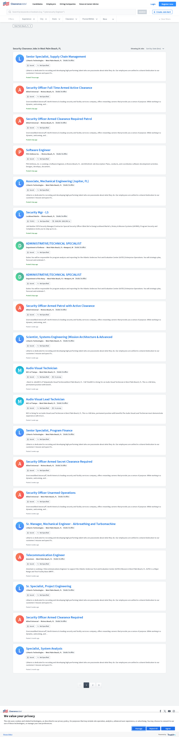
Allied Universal (32, 91)
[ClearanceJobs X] (164, 711)
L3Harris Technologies (35, 60)
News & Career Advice (89, 4)
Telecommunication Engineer (45, 555)
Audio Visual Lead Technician (45, 399)
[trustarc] (171, 734)
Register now (167, 4)
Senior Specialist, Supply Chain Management (56, 56)
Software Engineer (38, 150)
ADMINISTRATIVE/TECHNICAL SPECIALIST (54, 243)
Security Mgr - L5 (37, 212)
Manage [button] (138, 728)
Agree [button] (168, 728)
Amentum (30, 559)
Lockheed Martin (32, 216)
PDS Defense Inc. (32, 154)
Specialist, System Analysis (44, 648)
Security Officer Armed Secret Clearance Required (59, 461)
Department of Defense (35, 247)
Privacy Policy (7, 734)
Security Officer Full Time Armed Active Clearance (59, 88)
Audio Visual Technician (41, 368)
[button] (28, 19)
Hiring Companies (68, 4)
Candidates (37, 4)
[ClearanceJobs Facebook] (160, 711)
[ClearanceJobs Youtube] (169, 711)
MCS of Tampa (31, 372)
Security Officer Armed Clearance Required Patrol (59, 119)
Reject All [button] (153, 728)
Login (153, 4)
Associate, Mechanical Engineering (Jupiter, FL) (57, 181)
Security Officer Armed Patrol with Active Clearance (60, 306)
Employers (51, 4)
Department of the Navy (35, 278)
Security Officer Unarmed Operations (50, 493)
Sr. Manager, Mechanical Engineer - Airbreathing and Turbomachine (71, 524)
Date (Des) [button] (157, 48)
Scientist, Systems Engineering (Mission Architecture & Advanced (69, 337)
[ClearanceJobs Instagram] (173, 711)
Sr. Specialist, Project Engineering (48, 586)
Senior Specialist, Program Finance (49, 430)
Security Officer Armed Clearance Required (54, 617)
